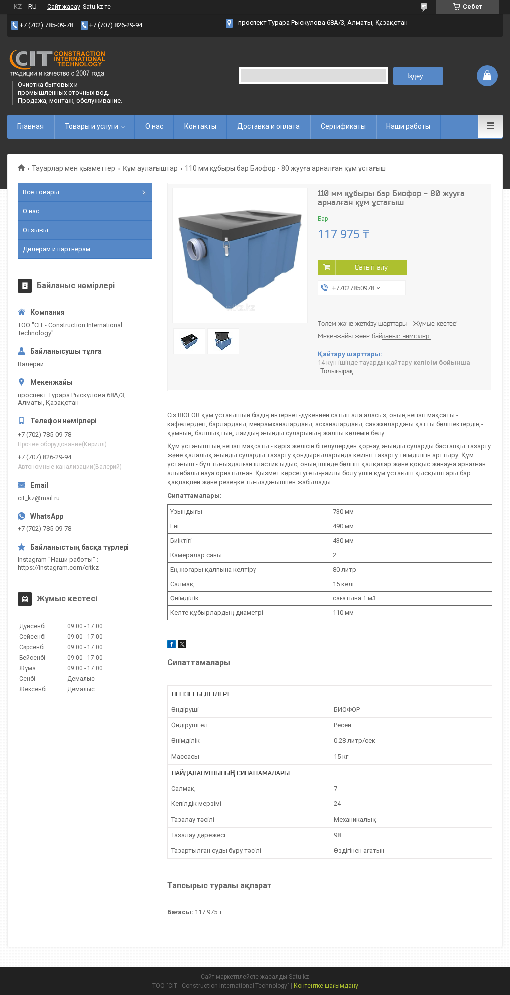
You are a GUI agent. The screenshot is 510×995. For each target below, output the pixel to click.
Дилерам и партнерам (56, 249)
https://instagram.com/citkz (58, 567)
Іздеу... (418, 76)
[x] (182, 646)
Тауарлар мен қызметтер (73, 168)
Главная (30, 126)
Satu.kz (299, 976)
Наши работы (408, 126)
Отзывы (35, 230)
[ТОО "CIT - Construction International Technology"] (57, 63)
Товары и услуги (91, 126)
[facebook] (171, 646)
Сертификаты (343, 126)
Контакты (200, 126)
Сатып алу (371, 267)
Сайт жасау (63, 6)
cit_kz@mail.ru (39, 498)
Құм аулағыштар (150, 168)
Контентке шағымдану (326, 985)
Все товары (41, 192)
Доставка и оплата (268, 126)
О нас (154, 126)
